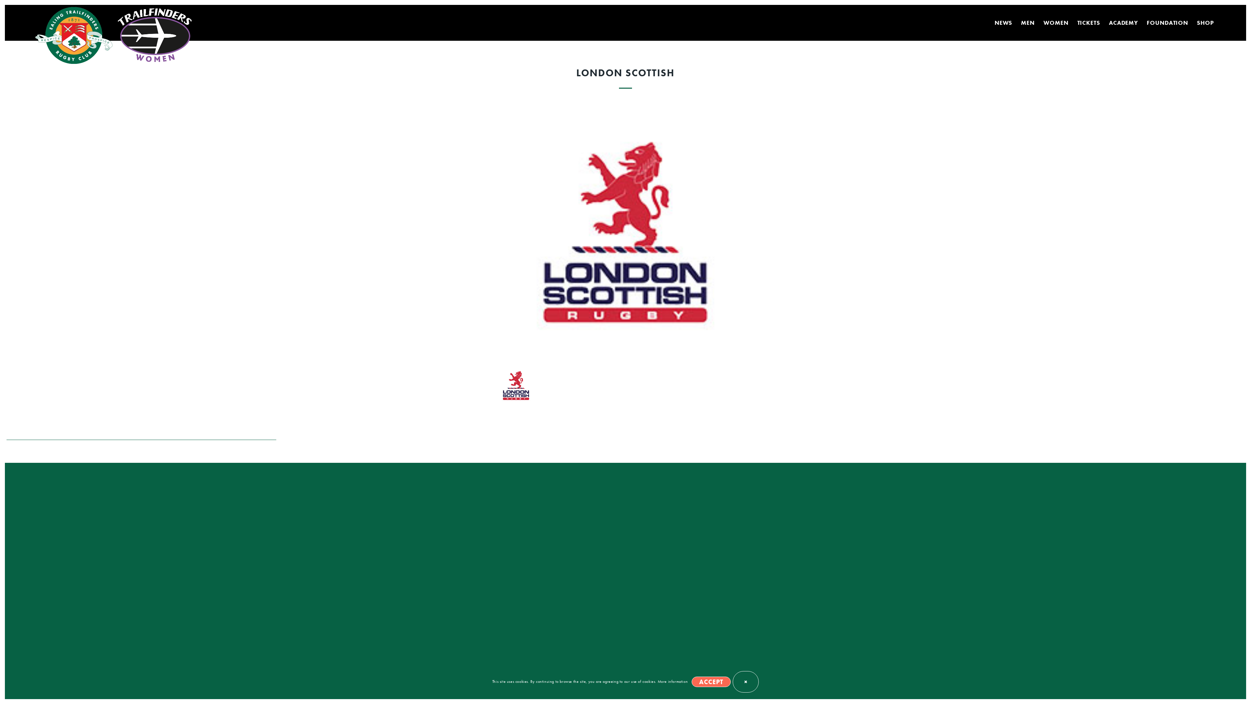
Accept (711, 682)
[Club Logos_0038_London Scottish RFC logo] (625, 230)
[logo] (75, 36)
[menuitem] (1003, 23)
